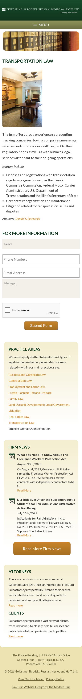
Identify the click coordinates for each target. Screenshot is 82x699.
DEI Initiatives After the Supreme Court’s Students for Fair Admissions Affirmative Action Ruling (46, 504)
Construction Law (20, 380)
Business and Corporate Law (27, 374)
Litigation (15, 410)
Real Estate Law (19, 416)
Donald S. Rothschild (27, 218)
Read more (16, 605)
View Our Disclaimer (31, 679)
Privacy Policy (55, 679)
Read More (24, 490)
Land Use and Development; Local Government (39, 404)
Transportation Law (21, 422)
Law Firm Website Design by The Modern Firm (41, 687)
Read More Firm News (42, 548)
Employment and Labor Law (27, 386)
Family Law (16, 398)
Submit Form (41, 325)
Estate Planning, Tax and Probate (30, 392)
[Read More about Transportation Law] (22, 129)
